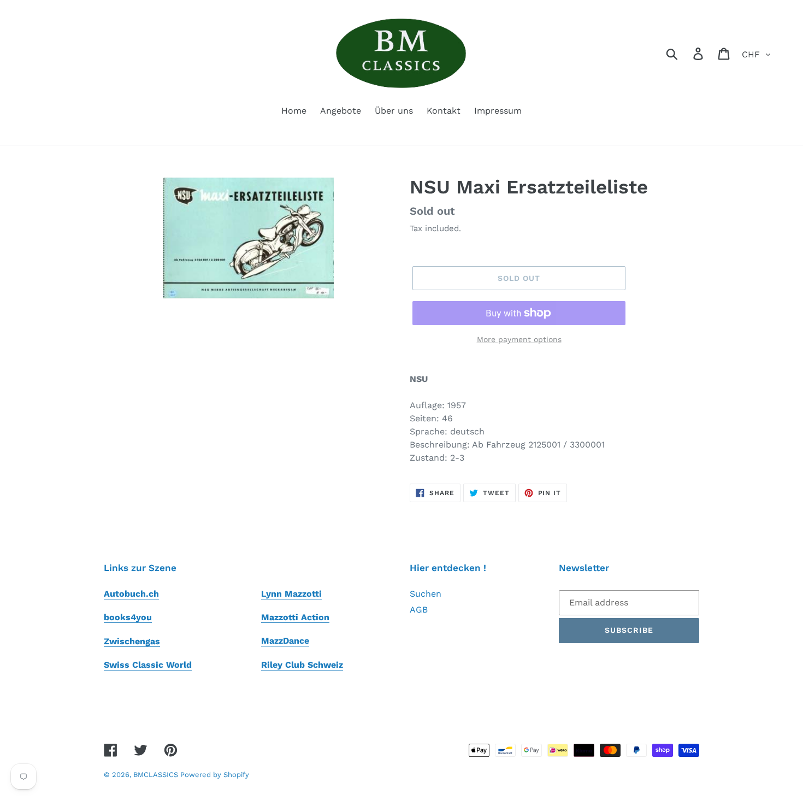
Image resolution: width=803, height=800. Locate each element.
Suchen (425, 594)
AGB (419, 609)
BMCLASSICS (156, 774)
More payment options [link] (519, 339)
